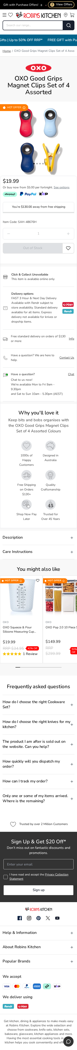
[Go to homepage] (38, 15)
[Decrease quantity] (17, 234)
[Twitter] (48, 918)
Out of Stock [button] (32, 248)
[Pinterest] (38, 918)
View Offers (61, 4)
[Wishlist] (10, 15)
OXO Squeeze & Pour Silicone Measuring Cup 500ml (18, 630)
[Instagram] (29, 918)
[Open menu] (4, 15)
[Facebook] (20, 918)
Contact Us (66, 357)
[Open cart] (72, 15)
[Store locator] (65, 15)
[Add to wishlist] (37, 580)
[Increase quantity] (59, 234)
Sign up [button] (38, 890)
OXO (6, 622)
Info (71, 338)
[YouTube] (57, 918)
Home (7, 51)
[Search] (68, 25)
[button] (68, 248)
